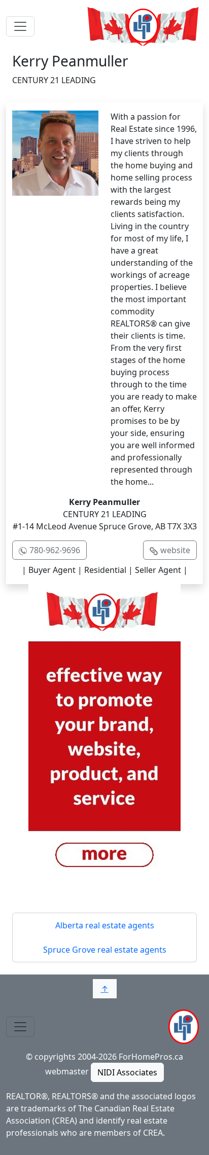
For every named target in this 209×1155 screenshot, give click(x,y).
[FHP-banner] (104, 735)
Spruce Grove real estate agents (104, 949)
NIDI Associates (127, 1072)
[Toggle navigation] (20, 26)
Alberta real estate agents (104, 925)
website (175, 550)
